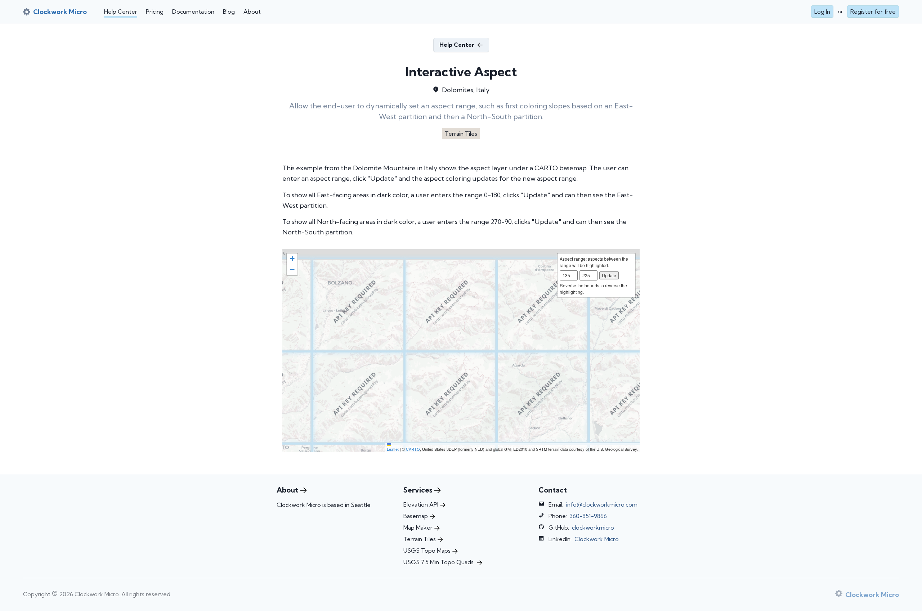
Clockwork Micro (596, 539)
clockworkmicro (593, 527)
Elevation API (420, 504)
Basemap (415, 516)
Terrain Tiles (419, 539)
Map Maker (418, 527)
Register (873, 11)
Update (609, 275)
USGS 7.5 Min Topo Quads (439, 562)
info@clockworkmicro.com (601, 504)
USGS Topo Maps (427, 550)
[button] (292, 258)
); (460, 350)
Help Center (120, 11)
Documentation (193, 11)
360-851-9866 (588, 516)
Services (417, 489)
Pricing (155, 11)
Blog (229, 11)
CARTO (413, 449)
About (252, 11)
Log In (822, 11)
